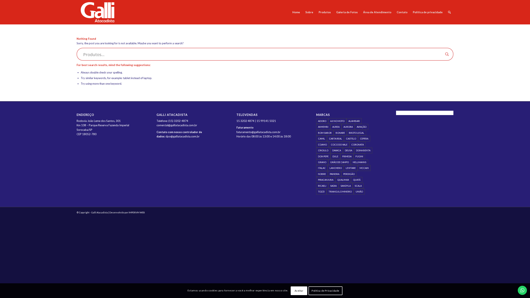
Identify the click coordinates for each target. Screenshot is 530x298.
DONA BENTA (363, 150)
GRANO (322, 162)
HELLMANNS (359, 162)
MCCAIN (364, 168)
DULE (335, 156)
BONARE (340, 132)
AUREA (336, 126)
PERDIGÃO (349, 174)
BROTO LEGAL (356, 132)
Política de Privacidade (325, 290)
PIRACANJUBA (325, 179)
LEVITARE (351, 168)
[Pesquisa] (449, 12)
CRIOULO (323, 150)
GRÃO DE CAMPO (339, 162)
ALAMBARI (354, 121)
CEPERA (364, 138)
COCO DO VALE (339, 144)
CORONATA (357, 144)
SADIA (333, 185)
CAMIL (321, 138)
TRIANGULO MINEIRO (340, 191)
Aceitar (299, 290)
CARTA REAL (335, 138)
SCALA (358, 185)
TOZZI (321, 191)
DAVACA (336, 150)
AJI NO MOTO (337, 121)
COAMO (322, 144)
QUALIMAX (343, 179)
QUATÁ (356, 179)
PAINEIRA (334, 174)
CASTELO (351, 138)
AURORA (348, 126)
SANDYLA (346, 185)
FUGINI (359, 156)
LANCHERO (336, 168)
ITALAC (322, 168)
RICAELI (322, 185)
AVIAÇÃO (361, 126)
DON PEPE (323, 156)
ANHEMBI (323, 126)
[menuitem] (296, 12)
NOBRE (322, 174)
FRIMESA (347, 156)
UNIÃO (359, 191)
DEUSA (348, 150)
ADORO (322, 121)
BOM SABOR (325, 132)
